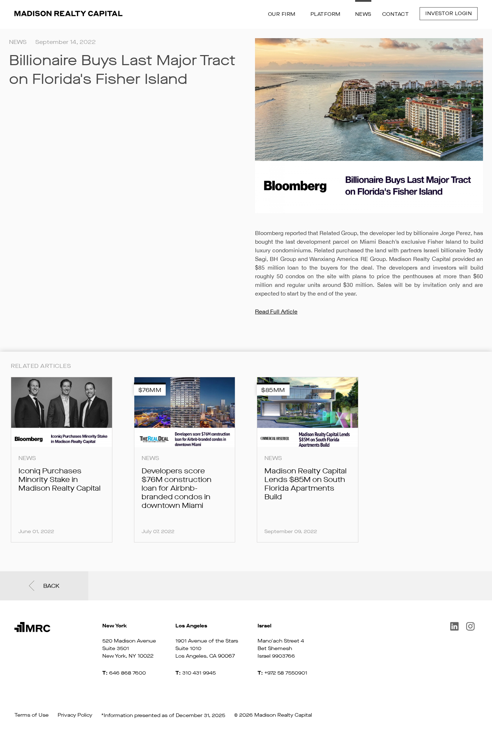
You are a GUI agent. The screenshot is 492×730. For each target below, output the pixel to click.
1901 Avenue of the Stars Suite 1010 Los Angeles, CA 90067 (206, 640)
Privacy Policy (75, 715)
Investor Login (448, 13)
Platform (325, 14)
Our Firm (282, 14)
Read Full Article (276, 311)
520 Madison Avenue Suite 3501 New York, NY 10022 (129, 640)
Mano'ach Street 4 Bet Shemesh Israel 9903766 (281, 640)
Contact (395, 14)
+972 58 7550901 (285, 673)
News (363, 14)
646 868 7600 (127, 673)
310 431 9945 (199, 673)
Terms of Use (31, 715)
